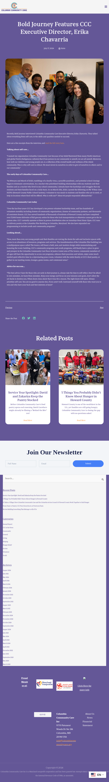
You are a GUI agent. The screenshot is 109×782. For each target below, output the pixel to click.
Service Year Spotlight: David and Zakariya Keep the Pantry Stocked (28, 396)
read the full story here (54, 143)
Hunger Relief (7, 545)
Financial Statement (88, 723)
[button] (23, 318)
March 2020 (6, 664)
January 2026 (7, 591)
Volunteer (6, 552)
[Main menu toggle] (106, 7)
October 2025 (7, 598)
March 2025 (6, 608)
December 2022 (8, 650)
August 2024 (7, 629)
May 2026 (6, 577)
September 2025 (8, 601)
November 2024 (8, 619)
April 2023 (6, 647)
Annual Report (7, 524)
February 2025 (7, 612)
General (5, 534)
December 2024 (8, 615)
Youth (5, 555)
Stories (5, 548)
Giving (5, 538)
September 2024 (8, 626)
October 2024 (7, 622)
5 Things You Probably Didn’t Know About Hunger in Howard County (81, 396)
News (90, 718)
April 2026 (6, 580)
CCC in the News (8, 527)
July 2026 (6, 574)
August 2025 (7, 605)
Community (7, 531)
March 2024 (6, 643)
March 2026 (6, 584)
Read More (28, 420)
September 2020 (8, 657)
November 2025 (8, 594)
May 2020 (6, 661)
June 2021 (6, 654)
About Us (89, 714)
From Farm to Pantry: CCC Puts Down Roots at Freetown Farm (23, 506)
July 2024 (6, 633)
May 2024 (6, 636)
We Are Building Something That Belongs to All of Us (20, 509)
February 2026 (7, 588)
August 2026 (7, 570)
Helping (5, 541)
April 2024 (6, 640)
